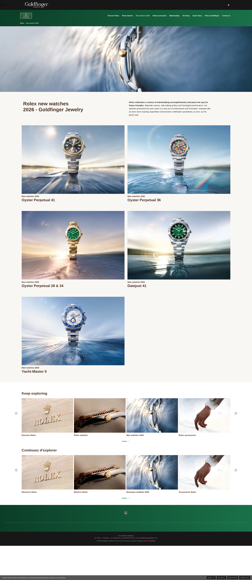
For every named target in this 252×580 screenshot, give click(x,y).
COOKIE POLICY (244, 578)
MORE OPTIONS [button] (232, 578)
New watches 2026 (30, 196)
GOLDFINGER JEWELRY (126, 536)
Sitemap (111, 541)
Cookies (133, 541)
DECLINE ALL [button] (221, 578)
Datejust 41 (136, 286)
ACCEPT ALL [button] (211, 578)
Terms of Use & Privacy (122, 541)
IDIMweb (153, 541)
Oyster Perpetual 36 (144, 200)
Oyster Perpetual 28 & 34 (42, 286)
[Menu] (2, 5)
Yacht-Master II (34, 371)
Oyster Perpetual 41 (38, 200)
